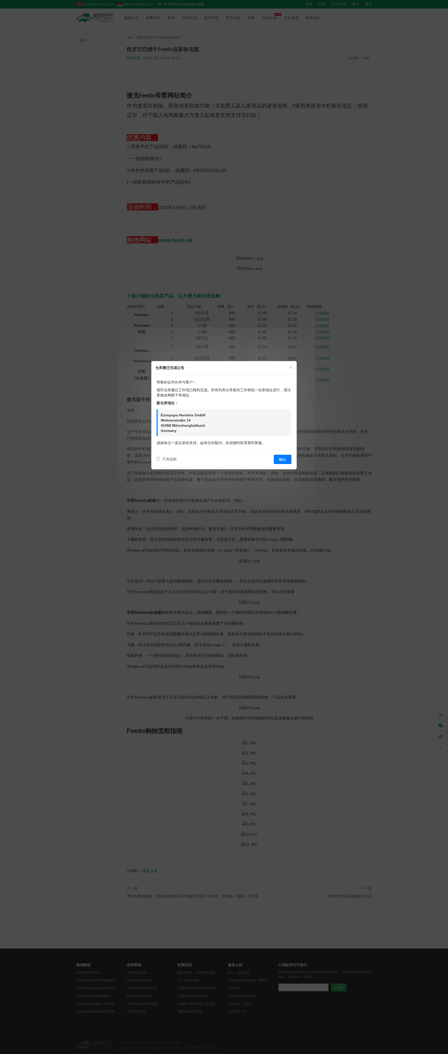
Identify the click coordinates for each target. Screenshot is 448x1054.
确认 (282, 459)
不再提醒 (169, 459)
